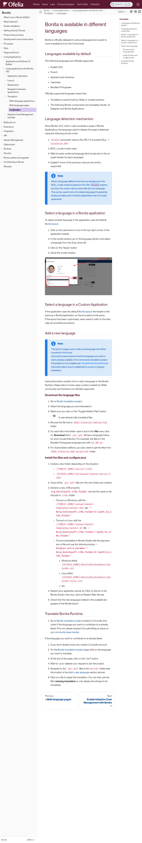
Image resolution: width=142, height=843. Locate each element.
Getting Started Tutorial (14, 30)
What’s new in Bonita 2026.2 (17, 17)
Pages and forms (11, 52)
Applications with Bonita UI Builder (18, 63)
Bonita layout (51, 223)
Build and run (10, 122)
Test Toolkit (82, 4)
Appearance (13, 85)
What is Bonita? (11, 21)
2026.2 (121, 12)
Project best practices (14, 35)
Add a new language (78, 672)
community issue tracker (66, 632)
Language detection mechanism (129, 30)
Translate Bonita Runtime (93, 363)
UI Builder (95, 4)
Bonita (36, 4)
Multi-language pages (19, 105)
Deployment (9, 144)
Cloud (45, 4)
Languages (15, 109)
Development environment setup (18, 39)
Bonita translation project (69, 401)
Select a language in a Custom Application (130, 41)
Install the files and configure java (130, 56)
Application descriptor (17, 76)
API (5, 135)
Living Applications (12, 57)
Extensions (9, 126)
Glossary (8, 166)
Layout (10, 80)
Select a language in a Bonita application (130, 35)
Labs (52, 4)
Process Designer (65, 4)
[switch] (138, 4)
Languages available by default (130, 24)
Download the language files (128, 50)
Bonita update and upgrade (16, 157)
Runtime (7, 148)
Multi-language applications (22, 101)
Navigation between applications (16, 90)
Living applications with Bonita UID (19, 70)
